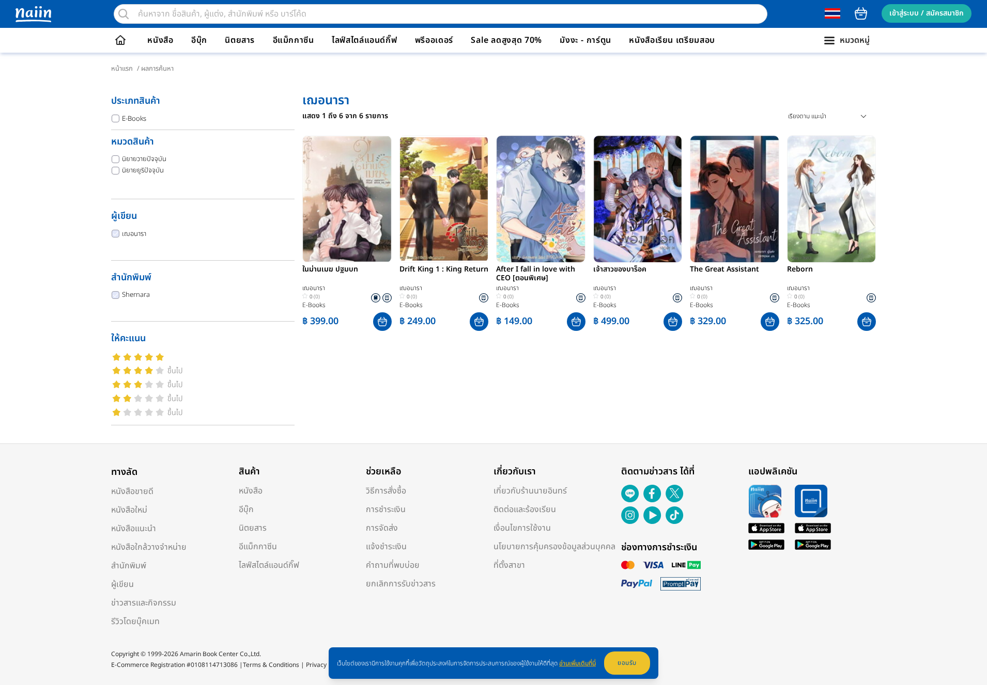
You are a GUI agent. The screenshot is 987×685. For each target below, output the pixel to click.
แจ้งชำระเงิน (386, 546)
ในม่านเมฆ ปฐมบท (330, 270)
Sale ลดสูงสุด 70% (506, 40)
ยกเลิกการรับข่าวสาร (401, 584)
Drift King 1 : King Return (443, 270)
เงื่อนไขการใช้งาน (522, 528)
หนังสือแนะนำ (133, 528)
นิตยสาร (240, 40)
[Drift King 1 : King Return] (444, 199)
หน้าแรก (122, 68)
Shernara (136, 295)
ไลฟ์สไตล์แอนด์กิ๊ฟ (364, 40)
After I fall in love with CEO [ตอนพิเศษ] (535, 274)
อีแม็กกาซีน (293, 40)
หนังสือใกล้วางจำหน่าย (149, 547)
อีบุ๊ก (199, 40)
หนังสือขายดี (132, 491)
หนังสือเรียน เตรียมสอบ (672, 40)
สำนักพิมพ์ (128, 566)
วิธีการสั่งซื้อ (386, 491)
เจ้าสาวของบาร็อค (619, 270)
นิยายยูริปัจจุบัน (143, 170)
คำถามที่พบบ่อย (393, 565)
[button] (382, 321)
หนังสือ (160, 40)
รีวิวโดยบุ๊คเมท (135, 621)
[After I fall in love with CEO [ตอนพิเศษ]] (540, 199)
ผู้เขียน (122, 584)
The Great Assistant (724, 270)
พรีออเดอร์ (434, 40)
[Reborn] (831, 199)
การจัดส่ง (382, 528)
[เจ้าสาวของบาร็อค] (638, 199)
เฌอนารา (134, 234)
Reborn (800, 270)
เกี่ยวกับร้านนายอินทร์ (530, 491)
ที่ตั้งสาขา (509, 565)
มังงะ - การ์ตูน (585, 40)
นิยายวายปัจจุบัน (144, 159)
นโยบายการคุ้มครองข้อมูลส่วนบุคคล (554, 546)
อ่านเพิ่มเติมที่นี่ (577, 663)
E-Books (134, 119)
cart (861, 13)
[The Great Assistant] (734, 199)
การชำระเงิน (386, 509)
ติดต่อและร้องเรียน (525, 509)
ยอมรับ (627, 662)
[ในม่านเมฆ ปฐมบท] (347, 199)
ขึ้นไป (175, 370)
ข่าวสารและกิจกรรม (143, 603)
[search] (123, 14)
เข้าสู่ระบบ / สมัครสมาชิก (926, 13)
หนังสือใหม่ (129, 510)
